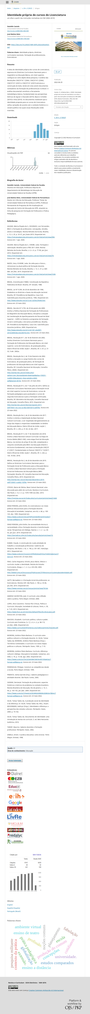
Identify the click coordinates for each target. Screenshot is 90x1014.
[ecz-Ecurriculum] (15, 783)
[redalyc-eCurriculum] (15, 838)
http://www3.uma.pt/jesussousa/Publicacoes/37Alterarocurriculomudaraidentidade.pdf (39, 572)
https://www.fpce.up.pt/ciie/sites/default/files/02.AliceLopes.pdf (31, 612)
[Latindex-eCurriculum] (15, 811)
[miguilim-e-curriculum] (15, 826)
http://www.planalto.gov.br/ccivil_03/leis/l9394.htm (26, 300)
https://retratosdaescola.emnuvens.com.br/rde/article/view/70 (30, 256)
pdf (58, 72)
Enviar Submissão (15, 761)
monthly (41, 173)
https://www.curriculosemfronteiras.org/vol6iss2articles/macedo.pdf (32, 628)
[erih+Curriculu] (17, 798)
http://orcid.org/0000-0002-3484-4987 (18, 31)
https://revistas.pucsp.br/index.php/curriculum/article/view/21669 (32, 498)
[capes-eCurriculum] (15, 832)
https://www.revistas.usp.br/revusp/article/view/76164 (27, 588)
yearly (47, 173)
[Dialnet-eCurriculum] (15, 775)
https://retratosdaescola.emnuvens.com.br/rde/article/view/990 (31, 237)
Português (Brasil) (14, 911)
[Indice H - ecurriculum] (25, 892)
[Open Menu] (7, 2)
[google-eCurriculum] (15, 805)
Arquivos (16, 8)
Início (9, 8)
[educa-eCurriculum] (14, 791)
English (10, 905)
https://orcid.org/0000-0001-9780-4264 (18, 38)
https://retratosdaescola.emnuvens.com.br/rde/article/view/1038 (31, 274)
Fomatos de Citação (62, 107)
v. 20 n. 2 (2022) (27, 8)
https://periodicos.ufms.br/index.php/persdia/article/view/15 (30, 535)
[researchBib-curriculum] (15, 844)
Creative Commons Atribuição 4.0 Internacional (46, 990)
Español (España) (13, 908)
